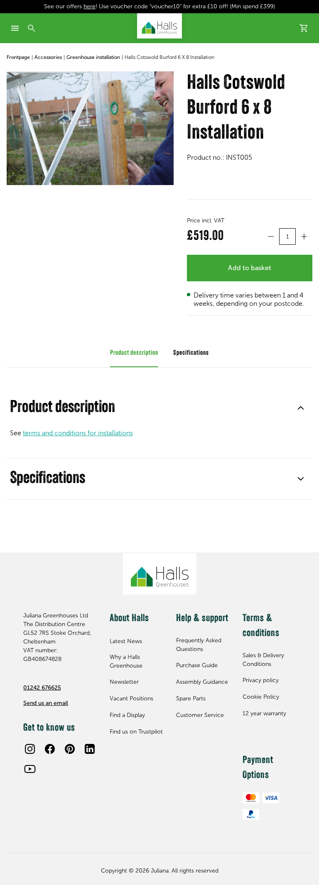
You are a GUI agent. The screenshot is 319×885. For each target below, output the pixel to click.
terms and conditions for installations (78, 433)
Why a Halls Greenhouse (126, 661)
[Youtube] (30, 768)
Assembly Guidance (202, 681)
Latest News (126, 641)
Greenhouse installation (93, 57)
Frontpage (18, 57)
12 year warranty (264, 713)
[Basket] (304, 28)
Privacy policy (261, 680)
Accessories (48, 57)
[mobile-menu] (15, 28)
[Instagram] (30, 749)
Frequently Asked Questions (198, 645)
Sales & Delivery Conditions (263, 660)
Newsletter (124, 681)
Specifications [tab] (191, 353)
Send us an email (45, 703)
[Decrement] (271, 236)
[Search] (31, 28)
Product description (62, 408)
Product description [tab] (134, 353)
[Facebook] (49, 749)
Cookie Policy (261, 696)
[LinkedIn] (89, 749)
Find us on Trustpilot (136, 731)
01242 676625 (42, 687)
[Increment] (304, 236)
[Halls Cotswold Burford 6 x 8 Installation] (90, 128)
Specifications (47, 479)
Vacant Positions (131, 698)
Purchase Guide (197, 665)
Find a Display (127, 715)
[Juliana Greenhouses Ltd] (159, 26)
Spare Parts (191, 698)
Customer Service (200, 715)
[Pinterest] (69, 749)
